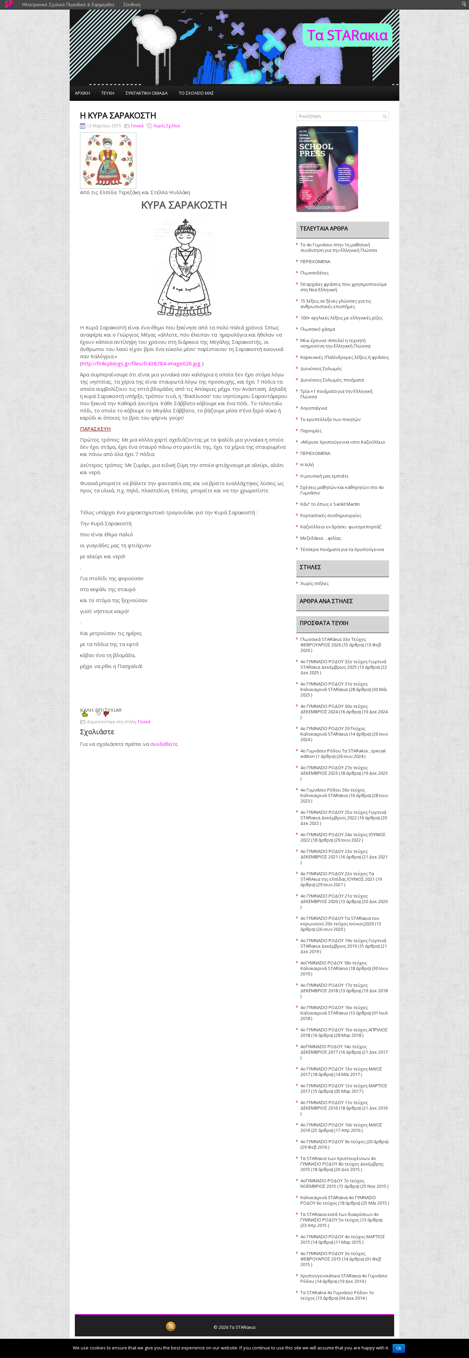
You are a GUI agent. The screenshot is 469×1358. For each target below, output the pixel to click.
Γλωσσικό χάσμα (317, 329)
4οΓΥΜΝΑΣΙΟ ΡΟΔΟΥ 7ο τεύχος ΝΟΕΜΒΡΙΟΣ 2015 (332, 1183)
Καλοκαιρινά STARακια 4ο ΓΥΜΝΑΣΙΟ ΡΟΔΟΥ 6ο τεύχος (338, 1200)
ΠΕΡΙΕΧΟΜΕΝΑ (315, 261)
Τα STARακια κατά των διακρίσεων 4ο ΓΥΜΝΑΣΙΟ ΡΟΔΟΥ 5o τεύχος (339, 1217)
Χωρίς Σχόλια (166, 126)
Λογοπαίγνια (313, 408)
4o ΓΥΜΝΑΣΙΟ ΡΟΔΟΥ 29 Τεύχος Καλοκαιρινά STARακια (332, 731)
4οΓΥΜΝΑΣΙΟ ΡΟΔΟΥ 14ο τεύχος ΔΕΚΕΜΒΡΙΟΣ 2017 (333, 1049)
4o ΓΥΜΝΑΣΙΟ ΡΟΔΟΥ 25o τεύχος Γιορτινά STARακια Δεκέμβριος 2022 (343, 815)
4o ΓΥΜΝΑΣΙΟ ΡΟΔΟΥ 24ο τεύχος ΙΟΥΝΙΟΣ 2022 (343, 837)
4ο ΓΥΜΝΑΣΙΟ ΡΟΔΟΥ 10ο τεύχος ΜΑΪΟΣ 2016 (341, 1127)
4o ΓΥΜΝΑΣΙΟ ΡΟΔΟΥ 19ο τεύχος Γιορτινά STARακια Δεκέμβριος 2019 (343, 943)
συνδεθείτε (164, 743)
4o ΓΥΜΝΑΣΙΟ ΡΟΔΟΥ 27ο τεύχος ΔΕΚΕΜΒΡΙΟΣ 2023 (334, 770)
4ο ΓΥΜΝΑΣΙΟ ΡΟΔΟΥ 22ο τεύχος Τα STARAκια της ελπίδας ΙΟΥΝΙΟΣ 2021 (337, 876)
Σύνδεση (131, 4)
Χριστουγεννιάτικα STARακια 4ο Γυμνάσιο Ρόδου (344, 1278)
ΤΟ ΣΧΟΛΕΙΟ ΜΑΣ (196, 93)
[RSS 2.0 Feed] (170, 1330)
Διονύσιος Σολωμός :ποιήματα (332, 380)
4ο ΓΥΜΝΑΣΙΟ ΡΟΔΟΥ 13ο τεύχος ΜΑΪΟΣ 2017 (341, 1071)
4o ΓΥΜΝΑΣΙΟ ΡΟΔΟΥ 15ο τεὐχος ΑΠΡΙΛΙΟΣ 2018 (344, 1032)
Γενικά (137, 126)
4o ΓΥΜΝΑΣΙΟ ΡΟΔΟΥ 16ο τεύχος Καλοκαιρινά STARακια (334, 1010)
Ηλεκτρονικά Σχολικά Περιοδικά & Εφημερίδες (68, 4)
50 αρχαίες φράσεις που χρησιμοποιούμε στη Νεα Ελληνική (343, 287)
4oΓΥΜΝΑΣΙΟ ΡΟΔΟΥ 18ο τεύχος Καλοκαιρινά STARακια (333, 965)
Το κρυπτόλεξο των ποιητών (330, 419)
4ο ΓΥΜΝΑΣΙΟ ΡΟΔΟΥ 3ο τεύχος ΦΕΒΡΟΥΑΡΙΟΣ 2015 (332, 1256)
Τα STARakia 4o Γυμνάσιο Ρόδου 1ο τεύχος (337, 1295)
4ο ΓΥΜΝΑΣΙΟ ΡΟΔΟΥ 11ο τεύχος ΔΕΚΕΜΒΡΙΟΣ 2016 (334, 1105)
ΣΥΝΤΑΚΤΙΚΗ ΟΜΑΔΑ (147, 93)
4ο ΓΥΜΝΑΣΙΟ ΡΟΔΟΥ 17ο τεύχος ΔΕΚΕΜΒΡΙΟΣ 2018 (334, 988)
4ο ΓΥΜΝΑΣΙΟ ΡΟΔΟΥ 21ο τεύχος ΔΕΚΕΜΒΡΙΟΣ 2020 (334, 898)
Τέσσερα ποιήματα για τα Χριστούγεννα (342, 549)
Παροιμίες (311, 431)
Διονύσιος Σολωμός (321, 368)
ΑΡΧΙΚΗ (82, 93)
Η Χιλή (307, 464)
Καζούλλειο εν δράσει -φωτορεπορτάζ (340, 527)
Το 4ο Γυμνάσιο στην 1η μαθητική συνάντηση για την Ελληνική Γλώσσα (338, 247)
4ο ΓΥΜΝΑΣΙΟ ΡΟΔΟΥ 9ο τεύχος (332, 1141)
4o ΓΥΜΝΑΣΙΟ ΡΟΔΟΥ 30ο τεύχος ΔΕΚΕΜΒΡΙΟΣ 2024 (334, 709)
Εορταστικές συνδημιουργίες (330, 515)
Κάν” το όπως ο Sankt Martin (330, 504)
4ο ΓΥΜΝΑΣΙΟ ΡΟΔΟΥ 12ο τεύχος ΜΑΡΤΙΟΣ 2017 (343, 1088)
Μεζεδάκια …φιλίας (320, 538)
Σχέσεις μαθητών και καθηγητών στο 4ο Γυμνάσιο (342, 490)
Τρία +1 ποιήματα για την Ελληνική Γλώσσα (336, 394)
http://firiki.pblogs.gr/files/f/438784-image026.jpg (141, 363)
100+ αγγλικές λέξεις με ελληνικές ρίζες (341, 318)
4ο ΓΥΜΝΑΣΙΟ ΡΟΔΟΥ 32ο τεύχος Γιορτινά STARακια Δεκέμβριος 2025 (343, 664)
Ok (398, 1348)
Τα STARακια (347, 34)
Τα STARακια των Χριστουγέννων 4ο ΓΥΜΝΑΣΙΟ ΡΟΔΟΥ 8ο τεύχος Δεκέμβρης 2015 (342, 1163)
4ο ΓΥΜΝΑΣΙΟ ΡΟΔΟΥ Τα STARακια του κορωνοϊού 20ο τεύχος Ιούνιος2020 (339, 921)
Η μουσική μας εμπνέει (324, 476)
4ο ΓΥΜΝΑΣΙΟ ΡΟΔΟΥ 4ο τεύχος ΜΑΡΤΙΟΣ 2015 (342, 1239)
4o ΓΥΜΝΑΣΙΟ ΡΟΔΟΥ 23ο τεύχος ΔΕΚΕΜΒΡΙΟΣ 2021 (334, 854)
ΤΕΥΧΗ (107, 93)
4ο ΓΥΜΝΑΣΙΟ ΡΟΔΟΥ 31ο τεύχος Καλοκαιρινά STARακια (334, 686)
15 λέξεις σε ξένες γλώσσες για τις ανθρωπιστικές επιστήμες (335, 303)
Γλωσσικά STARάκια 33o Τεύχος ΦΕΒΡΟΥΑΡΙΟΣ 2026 (333, 642)
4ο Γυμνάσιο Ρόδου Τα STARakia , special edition (343, 753)
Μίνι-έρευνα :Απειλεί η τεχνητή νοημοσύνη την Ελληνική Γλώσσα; (335, 343)
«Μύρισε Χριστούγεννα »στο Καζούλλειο (342, 442)
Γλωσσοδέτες (314, 273)
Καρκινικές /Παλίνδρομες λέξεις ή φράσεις (344, 357)
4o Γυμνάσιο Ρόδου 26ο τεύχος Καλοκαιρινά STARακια (332, 792)
